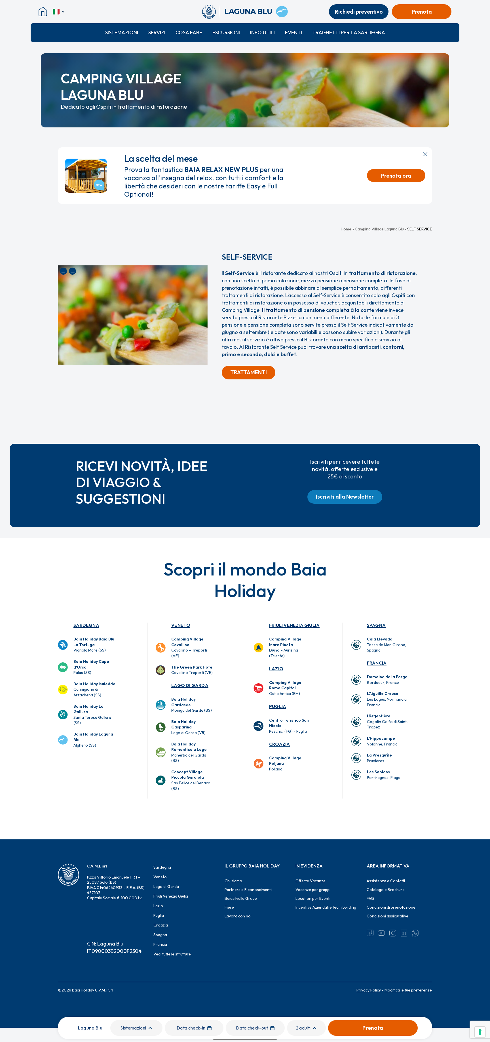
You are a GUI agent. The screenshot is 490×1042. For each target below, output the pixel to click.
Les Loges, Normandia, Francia (387, 699)
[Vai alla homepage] (211, 12)
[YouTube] (381, 933)
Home (346, 229)
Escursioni (226, 32)
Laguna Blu (90, 1028)
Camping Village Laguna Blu (379, 229)
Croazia (279, 744)
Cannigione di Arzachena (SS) (94, 689)
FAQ (370, 898)
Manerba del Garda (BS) (189, 752)
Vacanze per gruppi (312, 889)
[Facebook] (370, 933)
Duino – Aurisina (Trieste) (285, 647)
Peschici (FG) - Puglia (289, 726)
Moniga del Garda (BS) (191, 705)
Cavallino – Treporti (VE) (189, 647)
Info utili (262, 32)
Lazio (276, 668)
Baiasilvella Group (241, 898)
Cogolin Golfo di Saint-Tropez (388, 721)
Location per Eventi (312, 898)
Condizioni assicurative (387, 916)
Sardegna (86, 625)
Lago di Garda (189, 685)
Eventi (293, 32)
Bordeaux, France (387, 679)
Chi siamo (233, 880)
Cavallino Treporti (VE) (192, 670)
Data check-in (191, 1028)
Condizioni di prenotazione (391, 907)
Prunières (379, 758)
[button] (248, 372)
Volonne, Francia (382, 741)
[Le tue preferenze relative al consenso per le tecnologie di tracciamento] (480, 1032)
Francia (376, 663)
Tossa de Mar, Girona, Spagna (386, 644)
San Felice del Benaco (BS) (190, 780)
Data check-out (252, 1028)
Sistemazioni (121, 32)
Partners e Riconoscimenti (248, 889)
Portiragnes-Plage (383, 774)
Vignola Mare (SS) (93, 644)
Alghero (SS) (93, 740)
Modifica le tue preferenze (408, 990)
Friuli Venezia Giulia (294, 625)
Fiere (229, 907)
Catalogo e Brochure (386, 889)
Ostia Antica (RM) (285, 688)
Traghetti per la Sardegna (348, 32)
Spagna (376, 625)
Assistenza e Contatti (386, 880)
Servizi (156, 32)
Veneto (180, 625)
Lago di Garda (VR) (188, 727)
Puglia (277, 706)
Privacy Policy (368, 990)
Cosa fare (189, 32)
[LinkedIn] (404, 933)
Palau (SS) (91, 667)
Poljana (285, 763)
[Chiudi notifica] (425, 154)
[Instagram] (392, 933)
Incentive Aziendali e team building (325, 907)
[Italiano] (59, 11)
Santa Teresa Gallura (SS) (92, 715)
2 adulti (303, 1028)
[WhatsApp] (415, 933)
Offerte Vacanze (310, 880)
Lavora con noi (238, 916)
